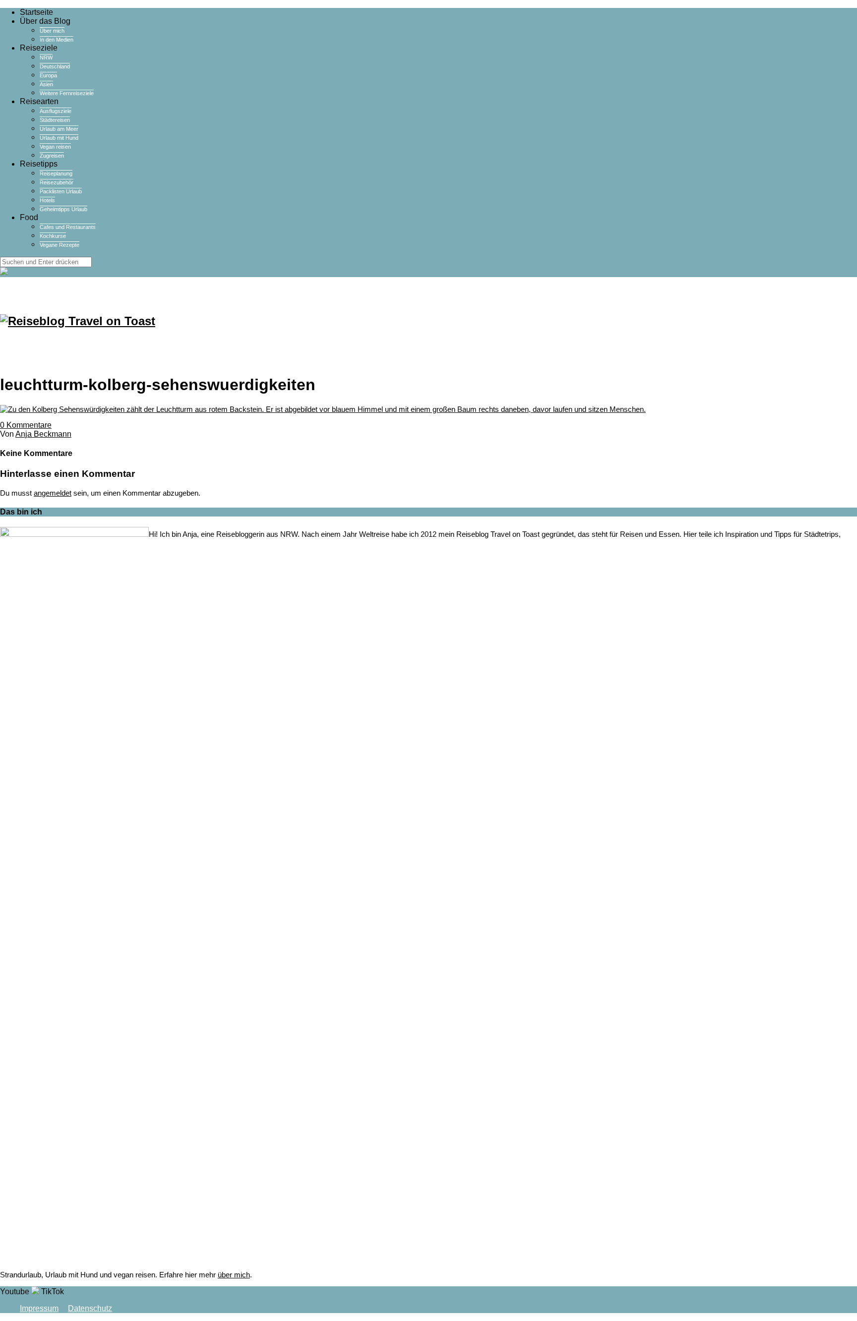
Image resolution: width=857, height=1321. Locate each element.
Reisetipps (39, 164)
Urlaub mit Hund (59, 138)
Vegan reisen (55, 147)
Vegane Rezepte (59, 245)
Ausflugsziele (55, 111)
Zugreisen (52, 156)
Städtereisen (55, 120)
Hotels (47, 200)
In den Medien (56, 40)
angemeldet (52, 493)
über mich (234, 1274)
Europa (48, 75)
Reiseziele (39, 48)
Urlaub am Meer (59, 129)
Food (29, 217)
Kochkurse (53, 236)
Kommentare (26, 425)
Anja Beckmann (43, 434)
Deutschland (55, 66)
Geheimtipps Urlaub (63, 209)
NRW (46, 57)
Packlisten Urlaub (61, 191)
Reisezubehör (56, 182)
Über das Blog (45, 21)
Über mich (52, 31)
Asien (46, 84)
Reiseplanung (56, 173)
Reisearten (39, 101)
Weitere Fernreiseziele (67, 93)
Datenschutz (90, 1308)
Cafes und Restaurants (68, 227)
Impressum (39, 1308)
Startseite (36, 12)
